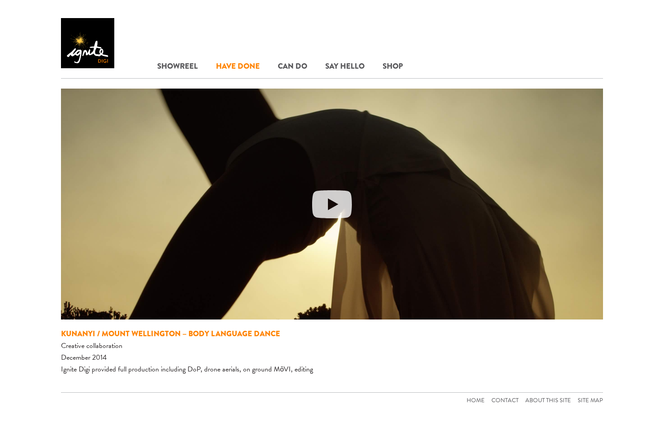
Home (476, 400)
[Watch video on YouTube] (332, 204)
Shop (393, 66)
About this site (548, 400)
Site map (590, 400)
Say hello (345, 66)
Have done (238, 66)
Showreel (177, 66)
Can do (292, 66)
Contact (505, 400)
